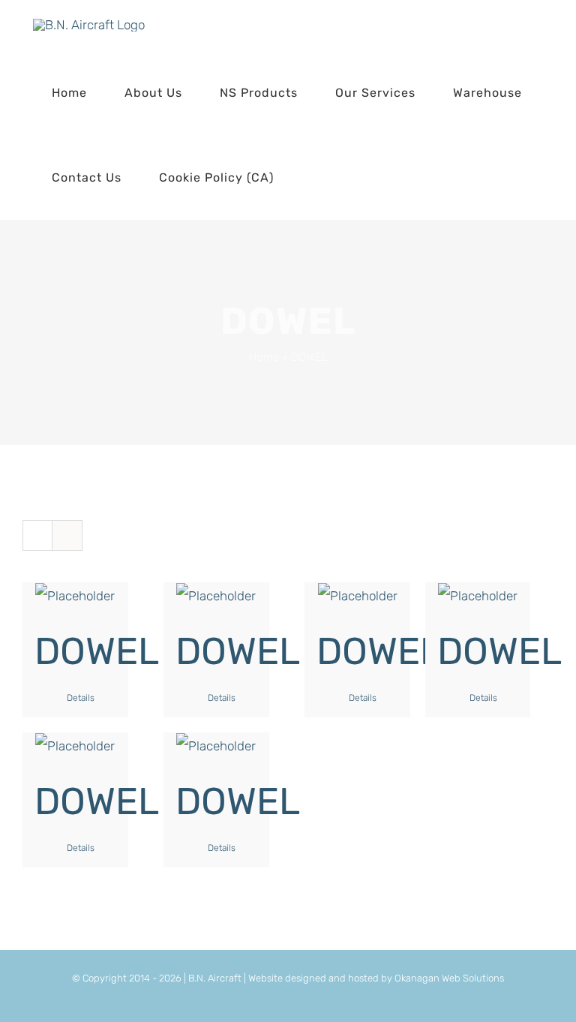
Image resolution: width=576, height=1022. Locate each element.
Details (80, 698)
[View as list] (67, 535)
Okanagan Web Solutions (449, 978)
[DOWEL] (75, 596)
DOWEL (96, 651)
